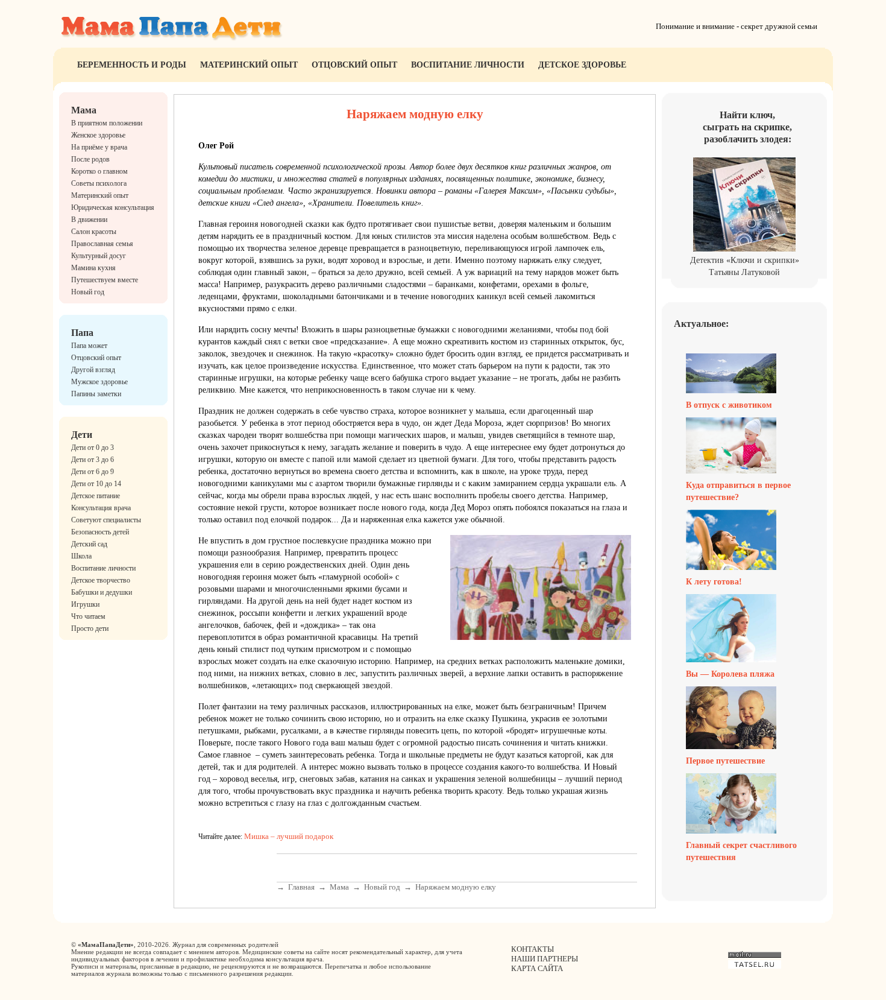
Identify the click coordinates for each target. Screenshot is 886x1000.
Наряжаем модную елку (455, 886)
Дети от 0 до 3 (92, 447)
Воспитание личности (467, 64)
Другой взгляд (93, 370)
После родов (90, 159)
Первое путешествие (725, 760)
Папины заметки (96, 394)
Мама (83, 110)
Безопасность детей (100, 532)
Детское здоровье (582, 64)
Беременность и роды (131, 64)
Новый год (87, 292)
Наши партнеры (544, 958)
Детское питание (95, 496)
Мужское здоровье (99, 382)
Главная (301, 886)
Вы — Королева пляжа (730, 674)
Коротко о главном (99, 171)
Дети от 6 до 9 (92, 471)
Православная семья (102, 243)
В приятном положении (106, 123)
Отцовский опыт (354, 64)
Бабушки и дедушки (101, 592)
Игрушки (85, 604)
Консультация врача (101, 508)
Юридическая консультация (112, 207)
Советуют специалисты (106, 520)
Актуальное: (701, 323)
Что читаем (88, 616)
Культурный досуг (98, 256)
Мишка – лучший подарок (288, 836)
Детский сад (89, 544)
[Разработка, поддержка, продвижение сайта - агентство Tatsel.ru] (754, 965)
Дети (81, 434)
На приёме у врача (99, 147)
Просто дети (89, 628)
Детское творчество (100, 580)
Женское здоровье (98, 135)
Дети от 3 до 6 (92, 459)
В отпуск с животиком (729, 405)
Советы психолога (99, 183)
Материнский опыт (249, 64)
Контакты (532, 949)
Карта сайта (537, 968)
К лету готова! (714, 581)
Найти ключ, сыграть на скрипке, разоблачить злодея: (747, 127)
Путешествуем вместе (104, 280)
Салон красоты (93, 231)
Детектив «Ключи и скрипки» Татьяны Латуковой (744, 266)
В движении (89, 219)
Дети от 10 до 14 (96, 483)
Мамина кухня (93, 268)
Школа (81, 556)
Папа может (89, 345)
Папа (82, 333)
